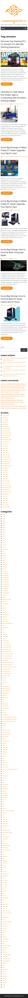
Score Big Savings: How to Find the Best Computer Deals (13, 252)
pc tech (5, 887)
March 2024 (6, 479)
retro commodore (7, 921)
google (4, 743)
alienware (5, 564)
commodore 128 (7, 645)
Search (2, 347)
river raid (5, 924)
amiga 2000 (6, 580)
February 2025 (6, 455)
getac (4, 739)
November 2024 (7, 461)
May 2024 (5, 474)
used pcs (5, 969)
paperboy (5, 876)
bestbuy (5, 619)
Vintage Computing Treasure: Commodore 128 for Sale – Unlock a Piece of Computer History (13, 396)
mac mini (5, 819)
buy (3, 630)
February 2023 (6, 507)
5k (3, 551)
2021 (4, 540)
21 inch (4, 543)
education (5, 704)
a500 (4, 558)
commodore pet (7, 658)
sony (4, 943)
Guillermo (3, 406)
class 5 (4, 638)
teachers (5, 956)
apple (4, 597)
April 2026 (5, 424)
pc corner (5, 880)
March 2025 (6, 452)
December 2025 (7, 433)
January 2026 (6, 431)
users (4, 972)
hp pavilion (5, 767)
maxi (22, 104)
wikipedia (5, 976)
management (6, 830)
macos (4, 828)
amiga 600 (5, 590)
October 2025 (6, 437)
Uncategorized (16, 210)
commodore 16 (6, 647)
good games (6, 741)
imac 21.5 (5, 776)
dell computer (6, 688)
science (5, 928)
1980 (4, 519)
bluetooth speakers (8, 623)
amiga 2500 (6, 582)
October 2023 (6, 489)
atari (4, 610)
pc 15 (4, 878)
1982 (4, 521)
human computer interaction (10, 769)
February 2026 (6, 428)
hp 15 (4, 760)
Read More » (6, 84)
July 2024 (5, 470)
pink (4, 893)
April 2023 (5, 503)
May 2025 (5, 448)
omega (4, 871)
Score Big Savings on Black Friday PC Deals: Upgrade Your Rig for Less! (14, 150)
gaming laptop (6, 732)
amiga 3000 (6, 584)
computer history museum (10, 667)
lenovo (4, 800)
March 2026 (6, 426)
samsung (5, 926)
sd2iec (4, 932)
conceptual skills (7, 673)
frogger (4, 723)
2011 (3, 534)
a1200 (4, 553)
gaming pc (5, 736)
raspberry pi (6, 917)
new (4, 858)
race (4, 908)
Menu (3, 28)
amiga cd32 (6, 593)
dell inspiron (6, 693)
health (4, 754)
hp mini (4, 762)
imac (4, 773)
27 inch (4, 547)
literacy (4, 808)
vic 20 (4, 974)
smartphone (6, 939)
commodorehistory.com (14, 22)
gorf (4, 745)
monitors (5, 847)
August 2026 (6, 415)
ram (4, 915)
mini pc (4, 843)
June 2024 (5, 472)
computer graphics (8, 664)
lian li (4, 804)
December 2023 (7, 485)
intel (4, 780)
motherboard (6, 850)
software (5, 941)
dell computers (6, 691)
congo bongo (6, 675)
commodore (6, 643)
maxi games (6, 837)
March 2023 (6, 505)
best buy (5, 617)
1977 (4, 516)
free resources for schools (9, 721)
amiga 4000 (6, 586)
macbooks (5, 823)
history (4, 756)
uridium (4, 963)
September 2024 (7, 465)
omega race (6, 874)
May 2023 (5, 500)
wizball (4, 982)
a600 (4, 560)
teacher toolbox (7, 954)
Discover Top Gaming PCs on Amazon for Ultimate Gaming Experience (13, 44)
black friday (15, 156)
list (3, 806)
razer (4, 919)
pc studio (5, 884)
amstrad (5, 595)
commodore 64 (16, 104)
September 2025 (7, 439)
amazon (14, 50)
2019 (4, 536)
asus (4, 606)
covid (4, 680)
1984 (4, 523)
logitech (5, 813)
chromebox (6, 636)
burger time (6, 627)
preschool (5, 904)
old (3, 869)
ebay (4, 702)
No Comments (6, 50)
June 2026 (5, 420)
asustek (5, 608)
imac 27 (5, 778)
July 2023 (5, 496)
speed (4, 950)
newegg (5, 860)
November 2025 (7, 435)
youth (4, 987)
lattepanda (5, 795)
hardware (5, 752)
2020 (4, 538)
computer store (7, 669)
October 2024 (6, 463)
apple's (4, 601)
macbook (5, 821)
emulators (5, 706)
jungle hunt (5, 784)
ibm (4, 771)
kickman (5, 786)
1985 (4, 525)
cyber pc (5, 682)
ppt (3, 900)
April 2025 (5, 450)
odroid (4, 867)
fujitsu (4, 725)
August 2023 (6, 494)
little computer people (8, 810)
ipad (4, 782)
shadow (5, 937)
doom (4, 699)
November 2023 (7, 487)
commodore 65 (7, 651)
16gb (4, 514)
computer (19, 50)
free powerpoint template (9, 717)
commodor (6, 641)
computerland (6, 671)
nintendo (5, 863)
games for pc (6, 730)
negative (5, 856)
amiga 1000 (6, 573)
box (3, 625)
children (5, 634)
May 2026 (5, 422)
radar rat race (6, 911)
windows (5, 978)
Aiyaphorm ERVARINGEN (7, 384)
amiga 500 (5, 588)
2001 (4, 532)
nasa (4, 854)
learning (5, 797)
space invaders (6, 945)
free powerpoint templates (10, 719)
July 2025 (5, 444)
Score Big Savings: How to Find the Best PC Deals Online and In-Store (13, 299)
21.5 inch (5, 545)
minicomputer (6, 845)
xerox (4, 985)
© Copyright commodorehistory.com (14, 996)
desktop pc (5, 697)
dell (3, 684)
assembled (5, 604)
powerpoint (5, 898)
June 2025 (5, 446)
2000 (4, 527)
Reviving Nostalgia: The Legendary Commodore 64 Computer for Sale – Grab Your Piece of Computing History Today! (13, 385)
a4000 (4, 556)
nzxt (4, 865)
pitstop (4, 895)
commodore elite (7, 656)
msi (3, 852)
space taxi (5, 948)
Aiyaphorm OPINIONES (6, 390)
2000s (4, 529)
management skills (7, 832)
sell (3, 935)
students (5, 952)
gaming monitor (7, 734)
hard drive (5, 749)
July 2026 (5, 418)
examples (5, 715)
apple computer (7, 599)
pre (3, 902)
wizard (4, 980)
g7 (3, 728)
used (4, 967)
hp (3, 758)
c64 (4, 632)
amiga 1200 (5, 575)
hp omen (5, 765)
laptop (4, 791)
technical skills (6, 958)
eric (3, 710)
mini (4, 841)
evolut (4, 712)
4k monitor (5, 549)
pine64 (4, 891)
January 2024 (6, 483)
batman (5, 612)
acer (4, 562)
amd (4, 569)
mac (4, 817)
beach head (6, 614)
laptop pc (5, 793)
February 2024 (6, 481)
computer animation (8, 662)
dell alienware (6, 686)
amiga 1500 (5, 577)
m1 (3, 815)
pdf (3, 889)
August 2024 (6, 468)
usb (3, 965)
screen (4, 930)
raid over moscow (7, 913)
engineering (6, 708)
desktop (21, 156)
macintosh (5, 826)
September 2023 (7, 492)
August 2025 (6, 442)
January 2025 (6, 457)
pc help (4, 882)
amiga (4, 571)
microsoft (5, 839)
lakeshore (5, 789)
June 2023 (5, 498)
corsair (4, 678)
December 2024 (7, 459)
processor (5, 906)
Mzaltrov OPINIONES (6, 400)
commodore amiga (8, 654)
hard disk (5, 747)
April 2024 (5, 476)
